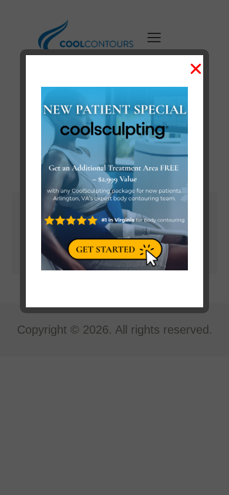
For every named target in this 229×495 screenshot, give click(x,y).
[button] (195, 69)
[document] (114, 247)
